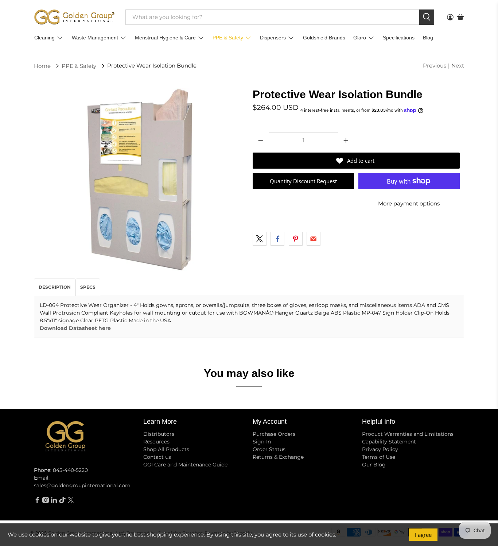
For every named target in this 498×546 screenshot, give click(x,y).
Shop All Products (166, 449)
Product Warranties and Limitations (408, 434)
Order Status (269, 449)
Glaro (359, 38)
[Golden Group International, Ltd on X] (70, 501)
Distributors (158, 434)
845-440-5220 (70, 470)
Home (42, 66)
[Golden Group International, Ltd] (74, 16)
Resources (156, 441)
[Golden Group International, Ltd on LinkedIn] (54, 501)
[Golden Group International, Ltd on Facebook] (37, 501)
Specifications (399, 38)
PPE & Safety (228, 38)
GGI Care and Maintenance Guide (185, 464)
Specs (88, 287)
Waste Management (95, 38)
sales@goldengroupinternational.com (82, 485)
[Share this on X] (259, 239)
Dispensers (273, 38)
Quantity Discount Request (303, 181)
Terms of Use (378, 457)
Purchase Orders (274, 434)
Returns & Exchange (278, 457)
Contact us (157, 457)
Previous (434, 65)
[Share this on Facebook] (277, 239)
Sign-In (262, 441)
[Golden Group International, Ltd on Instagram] (45, 501)
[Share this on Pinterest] (296, 239)
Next (457, 65)
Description (55, 287)
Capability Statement (389, 441)
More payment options (409, 203)
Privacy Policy (380, 449)
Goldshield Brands (324, 38)
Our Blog (374, 464)
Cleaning (44, 38)
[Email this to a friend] (313, 239)
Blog (428, 38)
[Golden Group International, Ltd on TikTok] (62, 501)
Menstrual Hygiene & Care (165, 38)
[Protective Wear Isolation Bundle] (139, 179)
